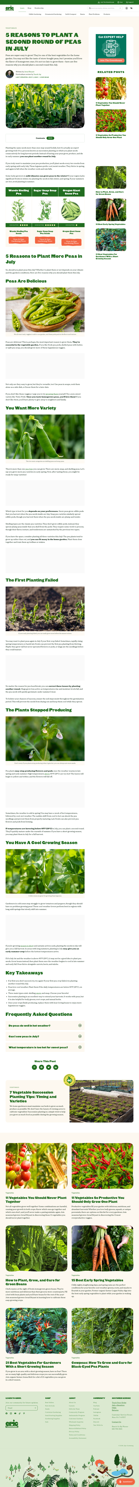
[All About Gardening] (10, 8)
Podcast (96, 1409)
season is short (27, 946)
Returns (115, 1410)
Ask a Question (118, 1405)
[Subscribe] (35, 1407)
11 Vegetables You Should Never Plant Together (110, 104)
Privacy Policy (74, 1431)
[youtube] (15, 1413)
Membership (39, 8)
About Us (72, 1402)
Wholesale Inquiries (76, 1422)
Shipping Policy (74, 1425)
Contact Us (116, 1422)
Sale (46, 1422)
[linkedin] (55, 1067)
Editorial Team (74, 1409)
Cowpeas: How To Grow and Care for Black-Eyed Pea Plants (102, 1364)
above (47, 774)
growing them (52, 394)
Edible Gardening (35, 14)
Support (130, 2)
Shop (29, 8)
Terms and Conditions (77, 1435)
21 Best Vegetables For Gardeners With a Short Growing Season (107, 256)
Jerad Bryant (29, 72)
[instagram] (11, 1413)
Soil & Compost (70, 14)
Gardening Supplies (52, 1418)
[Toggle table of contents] (50, 138)
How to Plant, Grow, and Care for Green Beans (110, 193)
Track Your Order (119, 1403)
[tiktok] (20, 1413)
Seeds (47, 1409)
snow (38, 993)
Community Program (76, 1412)
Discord (96, 1422)
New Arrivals (50, 1405)
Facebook (96, 1418)
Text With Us (98, 1425)
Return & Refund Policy (77, 1428)
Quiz (121, 2)
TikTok (95, 1415)
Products (107, 14)
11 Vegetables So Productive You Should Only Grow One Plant (111, 136)
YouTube (96, 1405)
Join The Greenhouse (107, 2)
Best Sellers (49, 1402)
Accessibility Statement (77, 1438)
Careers (72, 1405)
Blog (95, 1402)
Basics (82, 14)
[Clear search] (120, 8)
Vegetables (11, 28)
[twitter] (48, 1067)
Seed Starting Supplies (53, 1415)
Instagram (97, 1412)
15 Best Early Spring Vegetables (110, 224)
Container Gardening (53, 1412)
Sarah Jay (37, 74)
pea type (29, 469)
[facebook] (41, 1067)
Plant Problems (94, 14)
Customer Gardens (76, 1418)
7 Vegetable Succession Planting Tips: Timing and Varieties (33, 1096)
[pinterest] (34, 1067)
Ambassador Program (77, 1415)
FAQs (114, 1408)
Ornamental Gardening (53, 14)
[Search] (90, 8)
